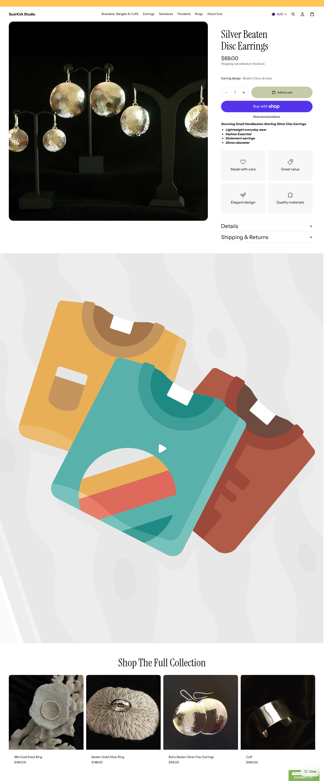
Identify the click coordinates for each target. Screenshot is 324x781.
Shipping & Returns (244, 237)
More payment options (266, 116)
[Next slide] (231, 712)
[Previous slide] (170, 712)
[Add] (77, 743)
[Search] (293, 14)
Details (229, 226)
